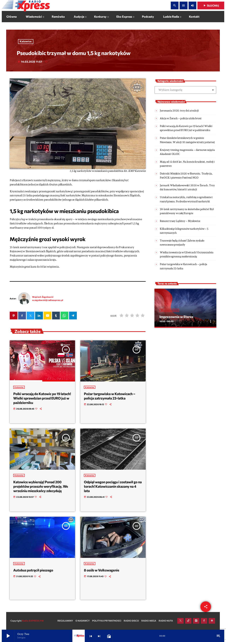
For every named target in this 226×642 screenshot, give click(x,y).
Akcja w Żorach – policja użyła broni (180, 118)
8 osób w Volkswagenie (101, 570)
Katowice (26, 41)
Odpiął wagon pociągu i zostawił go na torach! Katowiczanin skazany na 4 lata (113, 486)
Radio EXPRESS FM (33, 620)
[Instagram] (196, 621)
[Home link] (26, 5)
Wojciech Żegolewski (42, 297)
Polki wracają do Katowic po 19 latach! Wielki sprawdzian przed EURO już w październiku (42, 398)
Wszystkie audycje (169, 310)
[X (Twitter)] (180, 621)
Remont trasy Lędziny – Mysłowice (180, 221)
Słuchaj (211, 5)
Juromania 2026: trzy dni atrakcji (179, 110)
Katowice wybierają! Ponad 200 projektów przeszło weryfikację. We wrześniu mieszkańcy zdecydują (40, 486)
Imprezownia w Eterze (176, 317)
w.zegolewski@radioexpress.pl (47, 300)
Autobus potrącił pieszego (33, 570)
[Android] (212, 621)
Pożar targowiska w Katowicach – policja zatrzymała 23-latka (109, 396)
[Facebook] (204, 621)
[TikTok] (188, 621)
